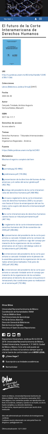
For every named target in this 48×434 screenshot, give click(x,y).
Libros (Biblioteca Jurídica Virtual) (16, 87)
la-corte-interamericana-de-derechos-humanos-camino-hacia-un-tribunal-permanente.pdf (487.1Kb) (24, 216)
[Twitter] (8, 334)
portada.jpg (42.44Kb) (13, 169)
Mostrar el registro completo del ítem (18, 159)
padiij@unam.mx (16, 422)
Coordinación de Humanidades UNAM (18, 312)
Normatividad (11, 367)
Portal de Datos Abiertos (12, 320)
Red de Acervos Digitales (12, 325)
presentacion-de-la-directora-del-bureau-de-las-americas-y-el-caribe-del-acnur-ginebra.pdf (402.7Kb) (24, 182)
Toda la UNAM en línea (11, 314)
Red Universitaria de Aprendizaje (16, 317)
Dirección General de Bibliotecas (15, 322)
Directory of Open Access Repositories (18, 328)
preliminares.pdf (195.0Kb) (15, 174)
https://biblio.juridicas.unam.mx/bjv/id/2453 (20, 150)
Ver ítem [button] (8, 19)
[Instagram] (19, 334)
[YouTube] (13, 334)
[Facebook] (3, 334)
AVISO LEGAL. (39, 352)
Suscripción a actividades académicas (22, 362)
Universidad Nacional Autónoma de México (20, 309)
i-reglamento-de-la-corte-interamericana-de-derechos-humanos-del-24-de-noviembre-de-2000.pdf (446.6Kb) (22, 227)
